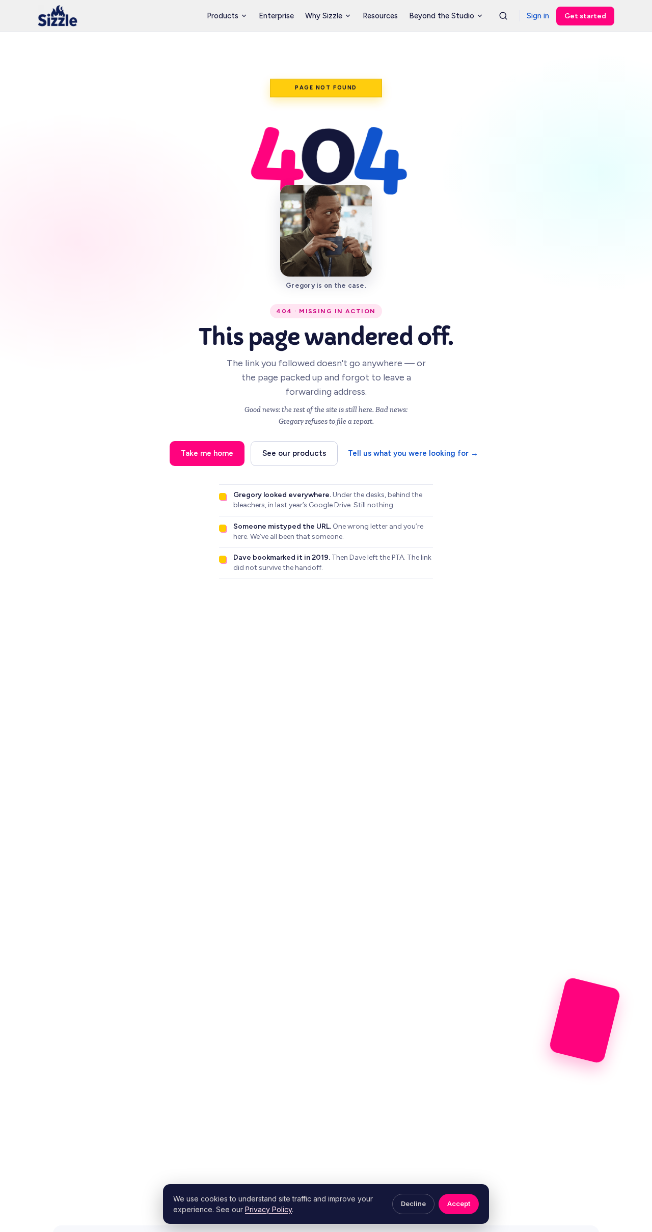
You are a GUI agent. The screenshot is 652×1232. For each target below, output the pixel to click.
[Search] (503, 15)
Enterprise (276, 16)
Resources (380, 16)
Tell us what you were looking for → (413, 453)
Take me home (207, 453)
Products (222, 16)
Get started (585, 16)
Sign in (538, 16)
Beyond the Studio (441, 16)
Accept (458, 1203)
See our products (294, 453)
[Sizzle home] (57, 15)
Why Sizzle (323, 16)
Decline (413, 1203)
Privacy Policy (268, 1209)
